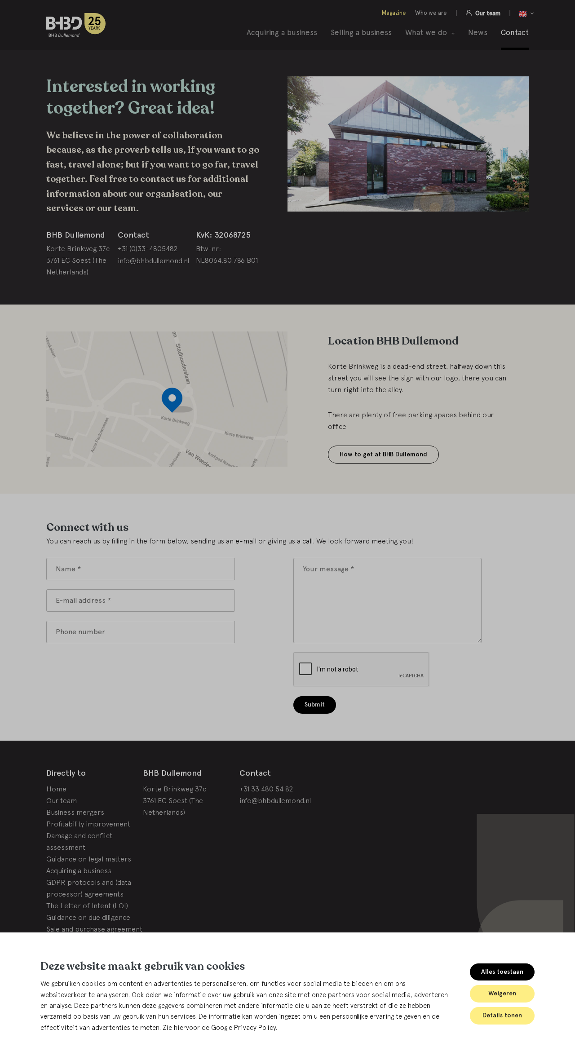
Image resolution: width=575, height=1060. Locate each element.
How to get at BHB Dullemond (383, 454)
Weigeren (502, 993)
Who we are (431, 13)
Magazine (394, 13)
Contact (515, 32)
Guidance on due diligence (88, 917)
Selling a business (361, 32)
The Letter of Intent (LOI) (87, 905)
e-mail (246, 541)
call (307, 541)
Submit (315, 704)
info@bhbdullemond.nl (153, 260)
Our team (487, 13)
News (477, 32)
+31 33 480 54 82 (266, 789)
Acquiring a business (282, 32)
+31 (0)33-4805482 (147, 248)
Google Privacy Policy (243, 1027)
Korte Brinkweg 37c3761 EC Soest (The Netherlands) (174, 800)
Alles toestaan (502, 972)
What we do (426, 33)
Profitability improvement (88, 824)
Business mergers (75, 812)
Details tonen (502, 1015)
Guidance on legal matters (88, 859)
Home (56, 789)
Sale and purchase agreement (94, 929)
